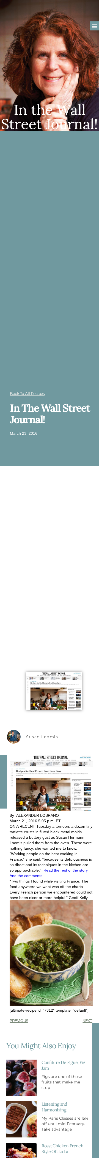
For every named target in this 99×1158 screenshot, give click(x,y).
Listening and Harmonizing (54, 1107)
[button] (94, 25)
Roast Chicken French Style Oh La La (62, 1148)
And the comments (26, 876)
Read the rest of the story (65, 870)
